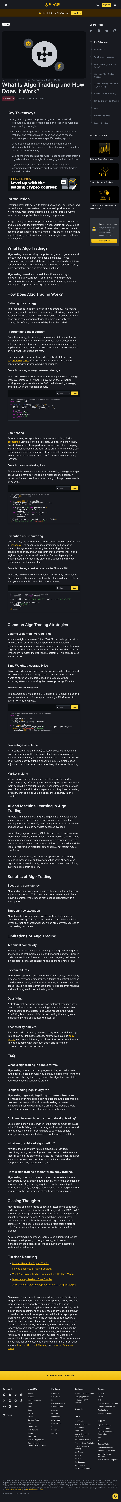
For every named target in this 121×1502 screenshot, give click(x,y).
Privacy (31, 1417)
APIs (99, 1441)
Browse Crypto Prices (83, 1424)
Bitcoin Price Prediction (83, 1440)
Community (32, 1426)
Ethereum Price (80, 1431)
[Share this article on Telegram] (106, 30)
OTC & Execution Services (108, 1403)
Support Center (104, 1428)
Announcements (34, 1400)
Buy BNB (78, 1455)
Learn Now (76, 13)
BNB (99, 1400)
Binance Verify (103, 1444)
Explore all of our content (58, 1375)
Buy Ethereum (80, 1465)
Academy (55, 1410)
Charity (54, 1433)
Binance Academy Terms (34, 1490)
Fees (99, 1437)
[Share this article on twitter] (91, 30)
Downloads (32, 1436)
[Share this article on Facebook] (98, 30)
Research (55, 1430)
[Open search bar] (97, 5)
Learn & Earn (79, 1421)
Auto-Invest (55, 1420)
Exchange (55, 1393)
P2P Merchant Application (85, 1393)
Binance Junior (57, 1407)
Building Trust (33, 1420)
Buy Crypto (55, 1397)
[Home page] (52, 5)
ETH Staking (56, 1423)
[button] (115, 4)
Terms (30, 1413)
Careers (31, 1397)
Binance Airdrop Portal (106, 1451)
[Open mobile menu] (115, 5)
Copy (75, 393)
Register (106, 5)
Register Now (104, 241)
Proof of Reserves (105, 1413)
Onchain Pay (79, 1409)
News (30, 1403)
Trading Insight (103, 1410)
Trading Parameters (105, 1447)
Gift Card (54, 1413)
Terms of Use (9, 1490)
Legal (30, 1410)
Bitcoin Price (79, 1427)
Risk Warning (33, 1430)
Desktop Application (36, 1440)
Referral (101, 1397)
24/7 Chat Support (105, 1425)
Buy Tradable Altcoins (83, 1469)
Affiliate (101, 1393)
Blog (30, 1423)
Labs (76, 1406)
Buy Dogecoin (80, 1462)
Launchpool (55, 1417)
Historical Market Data (106, 1407)
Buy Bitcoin (79, 1452)
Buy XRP (78, 1459)
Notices (31, 1433)
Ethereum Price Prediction (85, 1443)
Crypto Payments (58, 1403)
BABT (53, 1426)
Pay (52, 1400)
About (30, 1393)
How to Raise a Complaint (108, 1460)
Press (30, 1407)
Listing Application (82, 1397)
